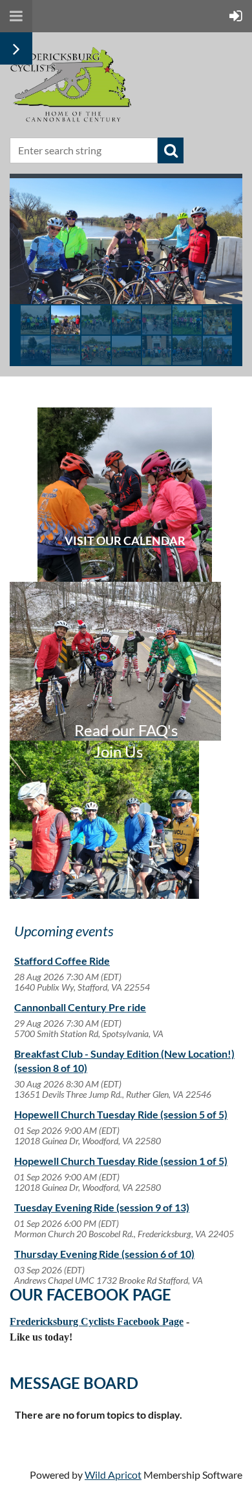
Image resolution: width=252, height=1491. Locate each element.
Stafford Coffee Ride (62, 960)
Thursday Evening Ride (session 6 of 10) (104, 1254)
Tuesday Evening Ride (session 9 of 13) (101, 1207)
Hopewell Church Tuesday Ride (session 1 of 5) (120, 1161)
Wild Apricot (113, 1474)
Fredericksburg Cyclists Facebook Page (97, 1321)
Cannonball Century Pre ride (80, 1007)
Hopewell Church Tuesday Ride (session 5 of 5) (120, 1114)
